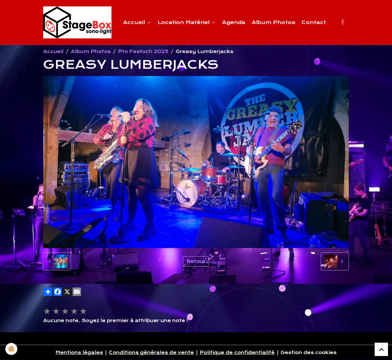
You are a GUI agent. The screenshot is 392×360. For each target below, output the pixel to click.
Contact (314, 22)
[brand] (78, 22)
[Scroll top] (381, 349)
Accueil (135, 22)
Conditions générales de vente (151, 352)
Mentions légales (79, 352)
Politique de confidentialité (237, 352)
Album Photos (273, 22)
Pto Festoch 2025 (143, 51)
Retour (195, 261)
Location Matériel (184, 22)
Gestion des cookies (309, 352)
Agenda (233, 22)
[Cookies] (11, 349)
